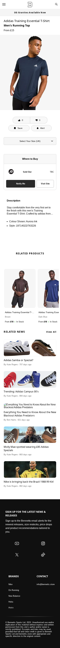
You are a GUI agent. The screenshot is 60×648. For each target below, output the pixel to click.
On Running (13, 590)
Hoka (10, 602)
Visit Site (45, 184)
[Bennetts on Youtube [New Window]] (17, 546)
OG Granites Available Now (30, 12)
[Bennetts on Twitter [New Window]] (16, 557)
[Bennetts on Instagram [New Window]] (43, 546)
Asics (11, 607)
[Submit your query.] (56, 4)
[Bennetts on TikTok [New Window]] (43, 557)
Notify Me (20, 184)
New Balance (14, 596)
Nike (10, 584)
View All (51, 331)
